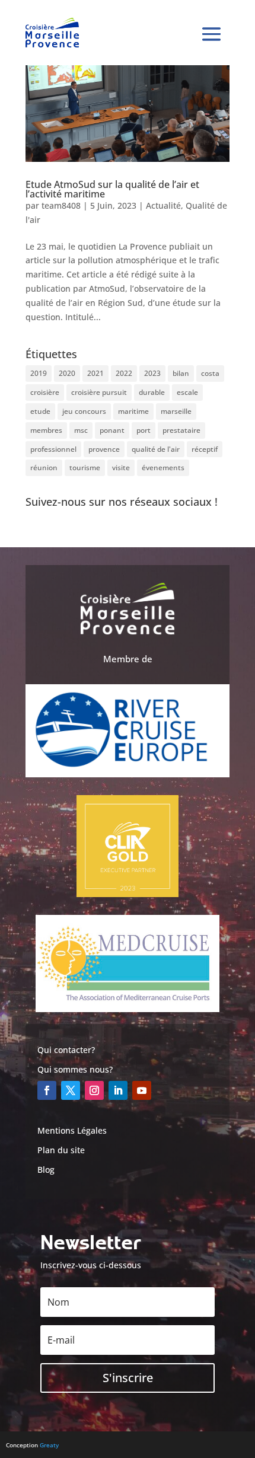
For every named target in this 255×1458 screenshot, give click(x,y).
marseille (176, 411)
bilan (181, 373)
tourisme (84, 467)
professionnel (53, 449)
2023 (152, 373)
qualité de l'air (156, 449)
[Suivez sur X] (70, 1090)
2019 (38, 373)
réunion (44, 467)
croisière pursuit (99, 392)
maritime (133, 411)
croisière (44, 392)
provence (104, 449)
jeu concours (84, 411)
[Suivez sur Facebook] (46, 1090)
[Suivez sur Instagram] (94, 1090)
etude (40, 411)
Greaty (49, 1445)
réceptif (205, 449)
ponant (112, 430)
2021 (95, 373)
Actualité (163, 205)
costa (210, 373)
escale (187, 392)
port (143, 430)
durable (152, 392)
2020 (67, 373)
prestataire (181, 430)
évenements (163, 467)
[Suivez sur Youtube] (141, 1090)
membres (46, 430)
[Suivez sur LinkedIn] (118, 1090)
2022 (124, 373)
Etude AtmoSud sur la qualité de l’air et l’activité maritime (112, 189)
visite (121, 467)
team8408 (61, 205)
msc (81, 430)
